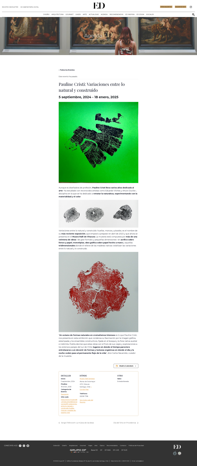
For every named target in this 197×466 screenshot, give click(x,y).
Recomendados (116, 14)
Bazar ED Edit (180, 7)
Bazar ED (94, 450)
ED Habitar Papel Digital (30, 7)
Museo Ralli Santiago (87, 379)
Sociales (150, 14)
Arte (85, 14)
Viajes (78, 14)
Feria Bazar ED (166, 7)
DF (101, 450)
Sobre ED (56, 445)
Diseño (46, 14)
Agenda (104, 14)
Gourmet (69, 14)
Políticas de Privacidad (136, 445)
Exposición (65, 394)
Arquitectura (58, 14)
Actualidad (94, 14)
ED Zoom (140, 14)
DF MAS (108, 450)
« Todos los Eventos (67, 70)
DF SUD (124, 450)
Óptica (102, 445)
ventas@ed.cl (140, 461)
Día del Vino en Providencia (124, 423)
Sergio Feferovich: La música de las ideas (77, 423)
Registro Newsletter (10, 7)
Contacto (123, 445)
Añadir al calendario (126, 366)
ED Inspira (130, 14)
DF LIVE (116, 450)
